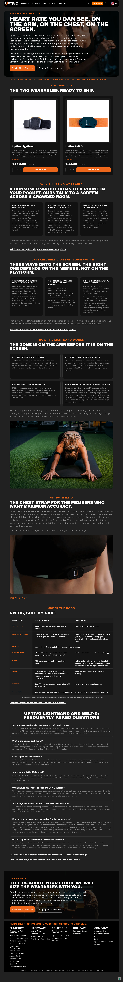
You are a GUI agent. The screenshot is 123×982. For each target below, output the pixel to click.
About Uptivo (100, 931)
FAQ (96, 939)
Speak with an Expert (103, 942)
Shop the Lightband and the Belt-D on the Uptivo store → (38, 703)
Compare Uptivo (80, 931)
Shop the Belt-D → (18, 598)
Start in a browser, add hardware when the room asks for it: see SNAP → (45, 860)
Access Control (16, 956)
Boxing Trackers (37, 936)
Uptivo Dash (15, 951)
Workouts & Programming (16, 947)
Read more (16, 159)
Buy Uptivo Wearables (40, 939)
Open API (14, 964)
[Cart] (106, 3)
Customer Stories (101, 934)
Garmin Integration (18, 967)
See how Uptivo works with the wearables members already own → (43, 329)
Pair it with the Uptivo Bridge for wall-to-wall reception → (38, 249)
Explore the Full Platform (16, 932)
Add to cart (40, 170)
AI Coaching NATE (17, 944)
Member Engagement (19, 938)
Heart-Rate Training (18, 935)
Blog (96, 936)
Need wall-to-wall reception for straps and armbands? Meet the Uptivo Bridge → (49, 855)
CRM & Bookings (17, 953)
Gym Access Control (60, 935)
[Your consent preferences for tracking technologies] (119, 978)
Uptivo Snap (15, 961)
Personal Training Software (59, 939)
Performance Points (18, 941)
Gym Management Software (60, 932)
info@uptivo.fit (99, 970)
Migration (77, 934)
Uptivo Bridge (36, 931)
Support (97, 944)
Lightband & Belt (38, 934)
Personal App (15, 959)
